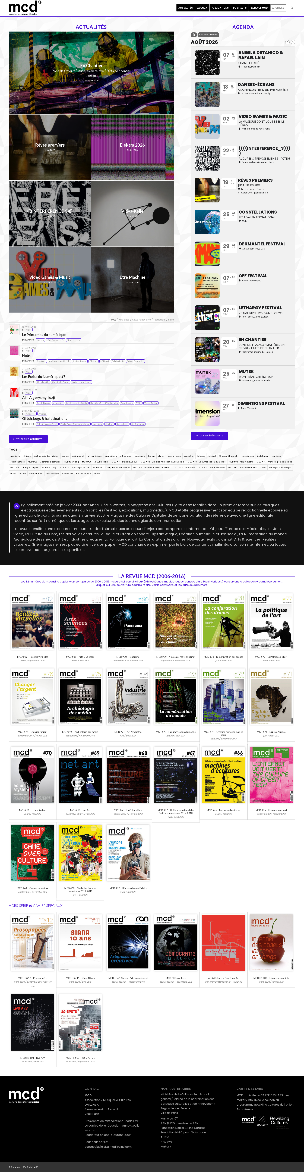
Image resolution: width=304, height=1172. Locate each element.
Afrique (27, 456)
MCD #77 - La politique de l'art (75, 467)
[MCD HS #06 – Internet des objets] (271, 942)
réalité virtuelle (83, 473)
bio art (151, 456)
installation (262, 456)
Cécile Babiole (43, 403)
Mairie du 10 (169, 1119)
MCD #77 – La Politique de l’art (271, 656)
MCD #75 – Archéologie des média (80, 731)
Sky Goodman (137, 424)
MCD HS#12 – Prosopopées (32, 978)
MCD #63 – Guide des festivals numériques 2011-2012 (80, 890)
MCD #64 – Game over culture (32, 888)
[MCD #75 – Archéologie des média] (80, 696)
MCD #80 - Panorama (184, 467)
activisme (15, 456)
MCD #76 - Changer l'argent (24, 467)
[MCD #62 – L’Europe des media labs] (128, 852)
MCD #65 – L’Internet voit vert (271, 810)
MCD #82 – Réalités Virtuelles (32, 656)
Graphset (41, 361)
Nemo (13, 473)
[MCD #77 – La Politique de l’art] (271, 621)
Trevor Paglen (150, 403)
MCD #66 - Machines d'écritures (44, 461)
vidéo (97, 473)
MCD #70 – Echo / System (32, 810)
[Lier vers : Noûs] (14, 350)
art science (125, 456)
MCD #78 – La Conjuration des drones (223, 656)
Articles (42, 413)
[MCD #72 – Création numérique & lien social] (223, 696)
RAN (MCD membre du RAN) (180, 1123)
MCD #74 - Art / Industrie (241, 461)
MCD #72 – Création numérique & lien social (223, 733)
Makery (166, 1147)
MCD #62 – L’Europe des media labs (128, 888)
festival (212, 456)
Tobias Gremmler (135, 361)
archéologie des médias (46, 456)
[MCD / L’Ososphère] (176, 942)
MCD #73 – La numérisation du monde (176, 731)
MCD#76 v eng (49, 467)
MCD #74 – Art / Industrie (128, 731)
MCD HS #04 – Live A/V (32, 1057)
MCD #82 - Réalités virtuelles (242, 467)
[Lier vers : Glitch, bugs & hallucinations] (14, 413)
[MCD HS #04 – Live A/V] (32, 1022)
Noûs (26, 355)
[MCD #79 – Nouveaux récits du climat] (176, 621)
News (28, 329)
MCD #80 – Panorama (128, 656)
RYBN (138, 403)
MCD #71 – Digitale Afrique (271, 731)
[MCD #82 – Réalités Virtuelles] (32, 621)
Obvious (93, 361)
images (40, 340)
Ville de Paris (169, 1113)
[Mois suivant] (293, 42)
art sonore (140, 456)
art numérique (94, 456)
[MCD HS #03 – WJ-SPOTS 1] (80, 1022)
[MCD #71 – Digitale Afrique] (271, 696)
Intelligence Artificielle (59, 361)
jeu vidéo (276, 456)
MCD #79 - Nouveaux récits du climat (151, 467)
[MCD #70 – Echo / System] (32, 774)
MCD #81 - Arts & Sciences (212, 467)
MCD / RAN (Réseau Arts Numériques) (128, 978)
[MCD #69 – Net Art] (80, 774)
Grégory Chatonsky (228, 456)
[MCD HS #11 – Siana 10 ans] (80, 942)
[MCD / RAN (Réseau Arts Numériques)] (128, 942)
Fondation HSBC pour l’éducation (183, 1132)
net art (23, 473)
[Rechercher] (291, 8)
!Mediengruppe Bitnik (47, 424)
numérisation (36, 473)
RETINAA (104, 361)
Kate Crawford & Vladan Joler (104, 403)
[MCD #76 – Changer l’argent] (32, 696)
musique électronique (280, 467)
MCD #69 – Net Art (80, 810)
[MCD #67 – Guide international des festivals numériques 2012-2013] (176, 774)
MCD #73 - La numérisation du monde (207, 461)
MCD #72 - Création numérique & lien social (162, 461)
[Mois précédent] (287, 42)
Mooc (263, 467)
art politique (111, 456)
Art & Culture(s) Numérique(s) (223, 978)
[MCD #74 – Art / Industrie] (128, 696)
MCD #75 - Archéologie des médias (274, 461)
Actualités (31, 413)
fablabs (201, 456)
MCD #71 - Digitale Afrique (124, 461)
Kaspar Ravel (122, 424)
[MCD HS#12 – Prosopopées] (32, 942)
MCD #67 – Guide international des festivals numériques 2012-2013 (176, 812)
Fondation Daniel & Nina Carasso (183, 1128)
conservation (174, 456)
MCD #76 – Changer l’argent (32, 731)
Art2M (165, 1137)
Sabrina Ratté (118, 361)
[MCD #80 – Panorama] (128, 621)
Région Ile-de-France (175, 1108)
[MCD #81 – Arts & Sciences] (80, 621)
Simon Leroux (73, 340)
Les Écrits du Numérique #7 (43, 376)
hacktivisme (248, 456)
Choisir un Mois (208, 34)
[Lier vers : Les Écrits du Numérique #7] (14, 371)
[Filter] (194, 34)
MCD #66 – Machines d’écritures (223, 810)
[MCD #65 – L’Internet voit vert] (271, 774)
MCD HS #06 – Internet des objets (271, 978)
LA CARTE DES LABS (270, 1095)
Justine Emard (80, 361)
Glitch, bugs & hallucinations (44, 418)
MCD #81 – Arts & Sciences (80, 656)
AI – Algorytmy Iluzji (38, 397)
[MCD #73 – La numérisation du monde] (176, 696)
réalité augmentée (55, 340)
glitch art (109, 424)
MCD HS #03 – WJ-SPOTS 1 (80, 1057)
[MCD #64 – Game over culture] (32, 852)
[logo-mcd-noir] (25, 8)
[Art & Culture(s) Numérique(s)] (223, 942)
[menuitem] (185, 8)
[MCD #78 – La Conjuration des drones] (223, 621)
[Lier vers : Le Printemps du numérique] (14, 329)
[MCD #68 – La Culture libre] (128, 774)
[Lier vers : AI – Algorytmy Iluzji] (14, 392)
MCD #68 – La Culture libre (128, 810)
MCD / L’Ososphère (176, 978)
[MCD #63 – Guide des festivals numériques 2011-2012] (80, 852)
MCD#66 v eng (71, 461)
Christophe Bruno (60, 382)
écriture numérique (81, 382)
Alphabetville (43, 382)
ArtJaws (166, 1142)
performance (52, 473)
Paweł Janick (127, 403)
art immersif (78, 456)
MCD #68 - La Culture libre (95, 461)
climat (161, 456)
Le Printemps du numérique (44, 334)
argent (65, 456)
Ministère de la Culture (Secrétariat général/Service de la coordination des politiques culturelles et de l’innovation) (188, 1099)
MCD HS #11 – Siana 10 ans (80, 978)
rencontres (67, 473)
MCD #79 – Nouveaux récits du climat (175, 656)
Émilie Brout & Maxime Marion (75, 424)
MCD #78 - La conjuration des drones (111, 467)
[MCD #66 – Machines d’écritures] (223, 774)
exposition (58, 403)
